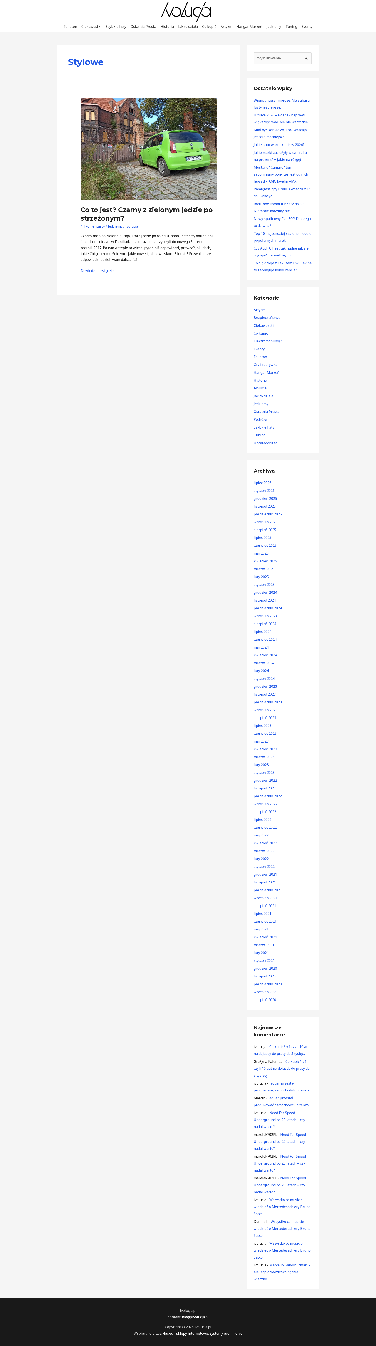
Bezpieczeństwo (267, 317)
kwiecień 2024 (265, 655)
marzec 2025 (264, 569)
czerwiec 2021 (265, 921)
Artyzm (226, 26)
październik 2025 (268, 514)
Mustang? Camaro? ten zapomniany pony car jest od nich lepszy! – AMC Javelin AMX (281, 174)
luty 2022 (261, 858)
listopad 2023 (265, 694)
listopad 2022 (265, 788)
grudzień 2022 (265, 780)
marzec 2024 (264, 662)
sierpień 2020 (265, 999)
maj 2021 (261, 929)
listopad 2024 (265, 600)
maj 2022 (261, 835)
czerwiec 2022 (265, 827)
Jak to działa (188, 26)
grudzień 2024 (265, 592)
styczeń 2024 (264, 678)
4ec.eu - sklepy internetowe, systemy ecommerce (202, 1333)
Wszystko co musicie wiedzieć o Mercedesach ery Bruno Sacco (282, 1206)
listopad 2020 (265, 976)
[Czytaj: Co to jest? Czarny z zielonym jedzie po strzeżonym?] (149, 148)
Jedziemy (274, 26)
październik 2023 (268, 702)
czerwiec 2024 (265, 639)
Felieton (70, 26)
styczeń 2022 (264, 866)
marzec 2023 (264, 756)
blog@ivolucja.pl (195, 1316)
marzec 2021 (264, 944)
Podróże (260, 419)
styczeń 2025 (264, 584)
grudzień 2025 (265, 498)
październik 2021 (268, 890)
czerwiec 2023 (265, 733)
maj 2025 (261, 553)
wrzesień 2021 (265, 897)
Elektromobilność (268, 341)
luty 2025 (261, 576)
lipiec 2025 (262, 537)
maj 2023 (261, 741)
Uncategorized (265, 443)
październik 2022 (268, 796)
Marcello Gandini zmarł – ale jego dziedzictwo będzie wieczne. (282, 1272)
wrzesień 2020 (265, 991)
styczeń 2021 (264, 960)
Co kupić (209, 26)
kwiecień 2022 (265, 843)
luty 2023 (261, 764)
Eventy (307, 26)
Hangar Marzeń (249, 26)
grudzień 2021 (265, 874)
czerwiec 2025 (265, 545)
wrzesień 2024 (265, 615)
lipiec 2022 (262, 819)
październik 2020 (268, 984)
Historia (167, 26)
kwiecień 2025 (265, 561)
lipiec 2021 (262, 913)
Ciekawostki (91, 26)
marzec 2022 (264, 850)
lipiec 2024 (262, 631)
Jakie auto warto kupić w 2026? (279, 144)
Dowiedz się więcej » (97, 270)
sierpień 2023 (265, 717)
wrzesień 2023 (265, 709)
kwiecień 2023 (265, 749)
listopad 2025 (265, 506)
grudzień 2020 (265, 968)
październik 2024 (268, 608)
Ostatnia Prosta (143, 26)
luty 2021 (261, 952)
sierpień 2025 (265, 529)
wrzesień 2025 (265, 522)
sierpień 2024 (265, 623)
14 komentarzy (93, 226)
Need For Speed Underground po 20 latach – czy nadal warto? (279, 1119)
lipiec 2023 (262, 725)
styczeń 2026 (264, 490)
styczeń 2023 (264, 772)
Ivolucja (260, 388)
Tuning (291, 26)
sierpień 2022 (265, 811)
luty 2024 (261, 670)
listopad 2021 (265, 882)
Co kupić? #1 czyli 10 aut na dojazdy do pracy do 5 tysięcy (282, 1068)
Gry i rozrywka (265, 364)
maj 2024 (261, 647)
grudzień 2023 (265, 686)
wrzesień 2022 (265, 803)
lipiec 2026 (262, 482)
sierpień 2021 (265, 905)
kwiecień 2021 (265, 937)
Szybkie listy (116, 26)
